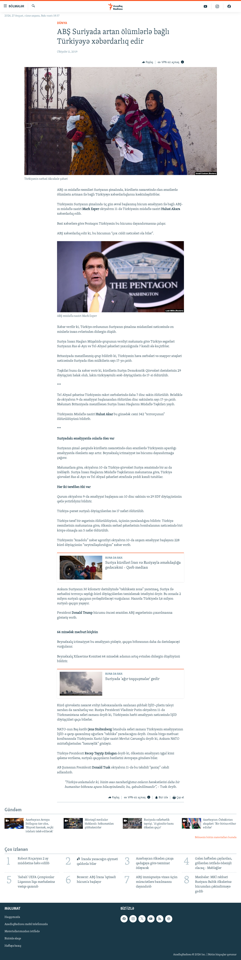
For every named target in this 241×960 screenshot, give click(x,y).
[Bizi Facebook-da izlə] (229, 6)
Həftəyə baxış (13, 945)
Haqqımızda (12, 917)
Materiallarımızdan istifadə (22, 931)
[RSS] (159, 918)
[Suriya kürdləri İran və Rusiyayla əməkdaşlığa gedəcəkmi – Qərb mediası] (81, 568)
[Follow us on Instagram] (133, 918)
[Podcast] (168, 918)
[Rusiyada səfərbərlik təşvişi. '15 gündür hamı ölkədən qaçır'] (132, 823)
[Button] (147, 62)
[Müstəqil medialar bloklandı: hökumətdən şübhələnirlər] (73, 823)
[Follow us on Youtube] (150, 918)
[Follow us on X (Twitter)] (142, 918)
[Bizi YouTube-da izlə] (205, 6)
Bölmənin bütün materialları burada (215, 837)
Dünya (62, 23)
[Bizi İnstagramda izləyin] (217, 6)
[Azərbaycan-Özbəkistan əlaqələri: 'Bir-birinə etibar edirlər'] (191, 823)
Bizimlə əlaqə (13, 938)
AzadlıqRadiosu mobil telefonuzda (26, 924)
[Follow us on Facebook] (124, 918)
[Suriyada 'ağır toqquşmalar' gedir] (81, 684)
